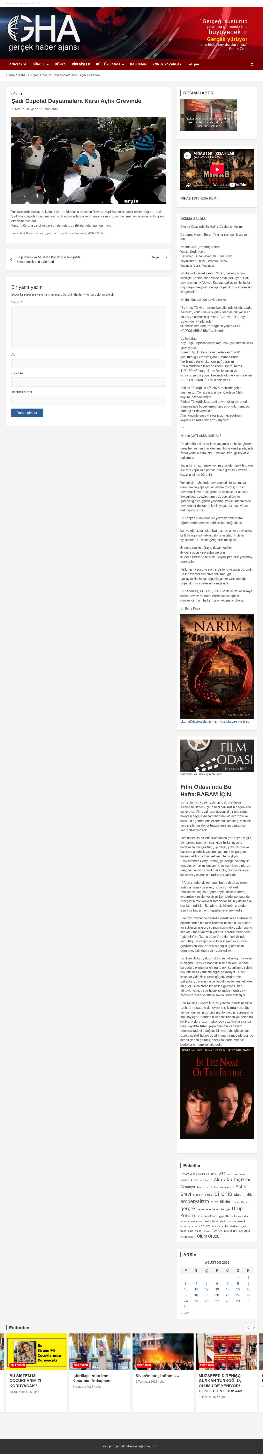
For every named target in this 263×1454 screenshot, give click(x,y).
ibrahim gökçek (236, 1221)
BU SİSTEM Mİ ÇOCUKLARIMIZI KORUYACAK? (25, 1381)
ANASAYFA (17, 64)
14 (228, 1289)
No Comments (48, 109)
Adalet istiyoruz (201, 1180)
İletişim (193, 64)
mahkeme (217, 1226)
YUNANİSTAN (96, 233)
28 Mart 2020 (20, 109)
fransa (235, 1202)
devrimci (39, 233)
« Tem (184, 1313)
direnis (209, 1195)
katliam (204, 1226)
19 (207, 1295)
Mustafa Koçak (235, 1226)
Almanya (187, 1187)
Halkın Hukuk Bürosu (191, 1221)
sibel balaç (195, 1230)
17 (186, 1295)
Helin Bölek (211, 1221)
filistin (225, 1202)
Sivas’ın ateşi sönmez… (158, 1376)
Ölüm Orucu (208, 1236)
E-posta (17, 373)
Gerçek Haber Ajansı (208, 1209)
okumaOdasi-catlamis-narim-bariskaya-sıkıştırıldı (215, 722)
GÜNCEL (38, 64)
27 (217, 1301)
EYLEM (214, 1202)
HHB (222, 1221)
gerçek (188, 1208)
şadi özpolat (78, 233)
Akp (218, 1179)
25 (196, 1301)
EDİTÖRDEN (18, 1365)
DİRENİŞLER (81, 64)
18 (196, 1295)
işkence (192, 1226)
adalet (184, 1180)
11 (196, 1289)
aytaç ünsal (227, 1187)
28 (228, 1301)
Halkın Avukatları (240, 1216)
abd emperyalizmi (236, 1174)
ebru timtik (243, 1194)
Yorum (16, 302)
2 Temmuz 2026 (146, 1381)
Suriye (206, 1231)
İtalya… (156, 257)
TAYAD (217, 1231)
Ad (13, 355)
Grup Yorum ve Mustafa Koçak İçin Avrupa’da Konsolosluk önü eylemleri (48, 259)
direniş (223, 1193)
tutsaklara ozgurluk (237, 1231)
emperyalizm (194, 1201)
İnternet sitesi (21, 392)
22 (238, 1295)
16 (248, 1289)
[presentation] (248, 1328)
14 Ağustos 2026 (20, 1392)
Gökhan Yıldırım (207, 1216)
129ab (214, 1174)
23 (248, 1295)
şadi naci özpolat (57, 233)
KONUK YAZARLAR (167, 64)
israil (183, 1226)
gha (33, 109)
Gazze (245, 1202)
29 (238, 1301)
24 (186, 1301)
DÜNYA (60, 64)
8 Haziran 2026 (208, 1396)
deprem (198, 1195)
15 (238, 1289)
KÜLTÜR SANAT (108, 64)
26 (207, 1301)
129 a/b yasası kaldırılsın (194, 1174)
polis (183, 1230)
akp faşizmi (237, 1179)
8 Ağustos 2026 (83, 1386)
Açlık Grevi (26, 233)
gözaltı (224, 1216)
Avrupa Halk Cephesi (207, 1187)
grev (228, 1209)
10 (186, 1289)
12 (207, 1289)
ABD (222, 1174)
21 (228, 1295)
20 (217, 1295)
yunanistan (187, 1237)
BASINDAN (138, 64)
